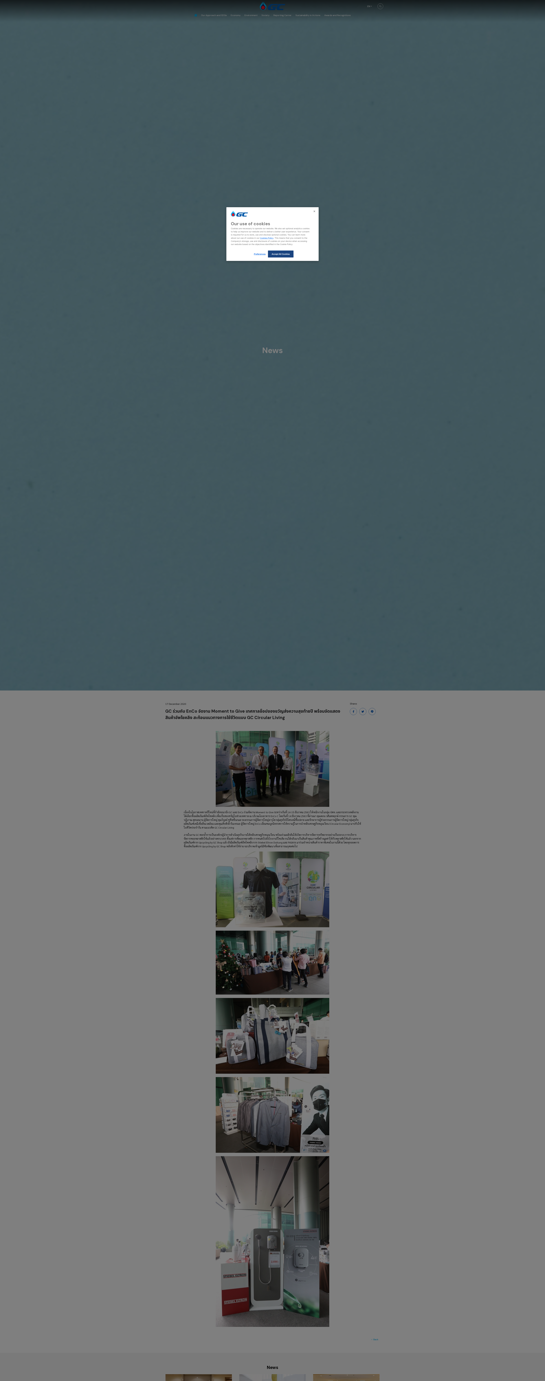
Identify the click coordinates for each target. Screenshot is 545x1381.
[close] (314, 211)
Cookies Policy (266, 238)
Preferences (260, 254)
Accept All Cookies (281, 254)
